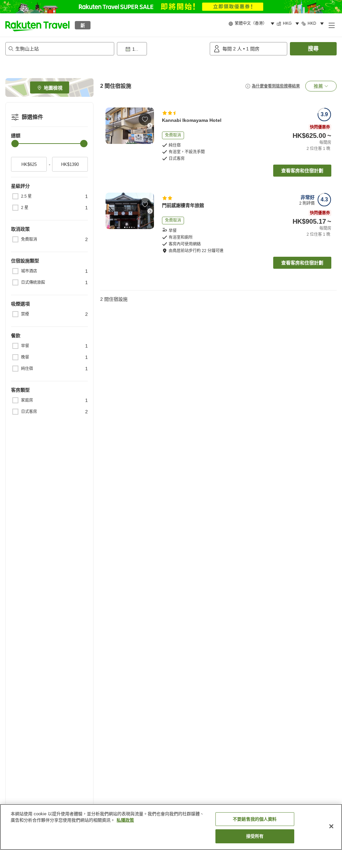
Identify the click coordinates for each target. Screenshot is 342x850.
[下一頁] (150, 125)
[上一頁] (109, 125)
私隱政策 (125, 820)
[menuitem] (252, 24)
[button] (37, 25)
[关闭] (331, 826)
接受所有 (255, 836)
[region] (171, 827)
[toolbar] (162, 48)
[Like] (145, 119)
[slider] (15, 143)
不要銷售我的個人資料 (255, 819)
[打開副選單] (331, 25)
